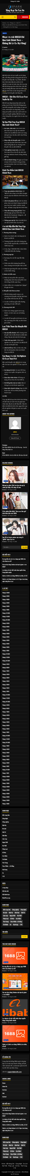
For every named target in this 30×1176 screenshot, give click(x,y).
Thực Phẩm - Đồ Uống (16, 922)
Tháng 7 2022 (5, 746)
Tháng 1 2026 (5, 610)
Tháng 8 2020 (5, 780)
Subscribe (25, 17)
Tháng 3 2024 (5, 685)
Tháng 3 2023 (5, 725)
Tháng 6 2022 (5, 749)
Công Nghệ (5, 818)
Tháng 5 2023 (5, 719)
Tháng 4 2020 (5, 793)
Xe (3, 873)
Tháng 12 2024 (6, 654)
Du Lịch (4, 829)
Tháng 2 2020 (5, 800)
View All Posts (15, 438)
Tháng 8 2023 (5, 708)
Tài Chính (4, 859)
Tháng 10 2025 (6, 620)
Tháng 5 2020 (5, 790)
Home (3, 1083)
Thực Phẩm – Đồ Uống (8, 866)
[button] (2, 17)
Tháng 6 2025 (5, 633)
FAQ (3, 1093)
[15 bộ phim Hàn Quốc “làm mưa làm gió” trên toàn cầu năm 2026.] (15, 500)
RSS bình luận (6, 894)
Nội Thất (4, 846)
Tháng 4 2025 (5, 640)
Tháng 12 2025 (6, 613)
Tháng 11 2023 (6, 698)
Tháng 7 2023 (5, 712)
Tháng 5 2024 (5, 678)
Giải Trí (4, 33)
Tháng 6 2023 (5, 715)
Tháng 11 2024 (6, 657)
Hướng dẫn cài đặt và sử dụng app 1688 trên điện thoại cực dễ (14, 967)
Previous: (14, 447)
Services (4, 1090)
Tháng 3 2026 (5, 603)
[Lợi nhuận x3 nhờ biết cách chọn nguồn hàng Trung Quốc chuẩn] (15, 1007)
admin (5, 47)
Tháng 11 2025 (6, 616)
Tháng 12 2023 (6, 695)
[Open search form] (15, 17)
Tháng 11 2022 (6, 739)
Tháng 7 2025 (5, 630)
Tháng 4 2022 (5, 756)
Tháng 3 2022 (5, 759)
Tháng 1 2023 (5, 732)
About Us (4, 1086)
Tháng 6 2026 (6, 593)
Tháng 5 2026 (5, 596)
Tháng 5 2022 (5, 753)
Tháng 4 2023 (5, 722)
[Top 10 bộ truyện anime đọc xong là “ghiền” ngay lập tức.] (15, 526)
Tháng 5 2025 (5, 637)
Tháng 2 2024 (5, 688)
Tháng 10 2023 (6, 702)
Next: (14, 454)
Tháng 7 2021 (5, 773)
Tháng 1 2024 (5, 691)
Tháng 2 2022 (5, 763)
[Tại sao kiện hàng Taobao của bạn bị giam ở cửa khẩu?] (15, 981)
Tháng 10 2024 (6, 661)
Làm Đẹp (4, 839)
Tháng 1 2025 (5, 651)
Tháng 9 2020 (6, 776)
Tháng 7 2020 (5, 783)
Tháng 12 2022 (6, 736)
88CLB (18, 362)
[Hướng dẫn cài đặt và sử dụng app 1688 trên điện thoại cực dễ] (15, 955)
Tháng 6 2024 (5, 674)
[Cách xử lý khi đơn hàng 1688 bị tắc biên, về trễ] (15, 1033)
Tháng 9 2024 (5, 664)
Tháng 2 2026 (5, 606)
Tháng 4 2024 (5, 681)
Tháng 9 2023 (5, 705)
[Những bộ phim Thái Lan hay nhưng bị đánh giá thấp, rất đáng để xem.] (15, 474)
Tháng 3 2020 (5, 797)
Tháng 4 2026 (5, 599)
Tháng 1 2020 (5, 804)
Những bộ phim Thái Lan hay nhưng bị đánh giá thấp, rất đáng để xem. (13, 486)
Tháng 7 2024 (5, 671)
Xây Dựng (4, 870)
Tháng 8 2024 (5, 668)
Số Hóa (4, 852)
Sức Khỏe (4, 856)
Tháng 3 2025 (5, 644)
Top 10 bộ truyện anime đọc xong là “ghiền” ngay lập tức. (12, 538)
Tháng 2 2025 (5, 647)
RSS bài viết (5, 891)
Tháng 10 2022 (6, 742)
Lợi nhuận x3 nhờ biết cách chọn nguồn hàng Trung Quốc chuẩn (14, 1019)
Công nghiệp (5, 822)
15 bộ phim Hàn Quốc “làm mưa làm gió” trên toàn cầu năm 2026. (14, 512)
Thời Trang (5, 863)
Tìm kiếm (5, 932)
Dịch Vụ (4, 825)
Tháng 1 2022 (5, 766)
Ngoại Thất (5, 842)
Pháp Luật (5, 849)
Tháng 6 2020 (6, 787)
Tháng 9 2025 (5, 623)
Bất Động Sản (6, 815)
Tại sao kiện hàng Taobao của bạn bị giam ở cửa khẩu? (14, 993)
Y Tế (3, 876)
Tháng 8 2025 (5, 627)
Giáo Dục (4, 835)
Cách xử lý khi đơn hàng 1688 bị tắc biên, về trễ (14, 576)
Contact (4, 1097)
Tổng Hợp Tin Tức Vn (15, 10)
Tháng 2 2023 (5, 729)
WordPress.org (6, 898)
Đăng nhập (5, 888)
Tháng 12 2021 (6, 770)
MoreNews (25, 1172)
